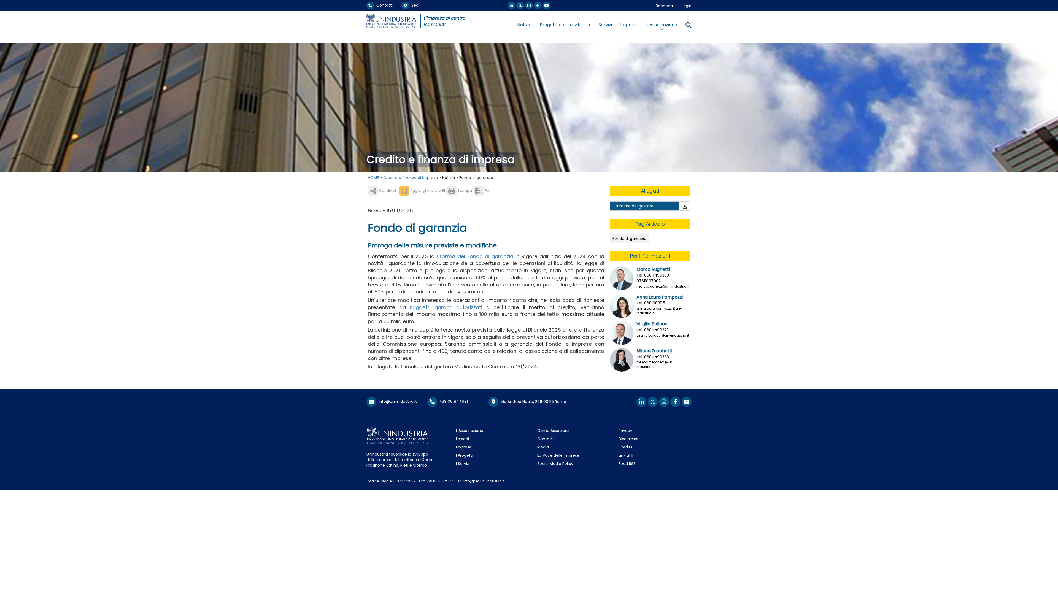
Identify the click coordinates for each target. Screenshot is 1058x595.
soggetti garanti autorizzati (446, 307)
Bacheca (664, 6)
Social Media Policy (555, 463)
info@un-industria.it (396, 401)
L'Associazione (469, 430)
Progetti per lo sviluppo (565, 24)
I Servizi (463, 463)
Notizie (524, 24)
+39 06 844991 (452, 401)
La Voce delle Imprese (558, 455)
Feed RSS (627, 463)
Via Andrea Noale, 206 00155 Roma (532, 401)
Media (543, 447)
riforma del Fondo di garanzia (475, 256)
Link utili (626, 455)
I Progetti (464, 455)
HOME (373, 177)
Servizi (605, 24)
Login (687, 6)
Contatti (383, 5)
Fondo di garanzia (629, 238)
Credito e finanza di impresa (410, 177)
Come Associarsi (553, 430)
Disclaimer (629, 439)
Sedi (414, 5)
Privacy (625, 430)
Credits (625, 447)
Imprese (629, 24)
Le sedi (462, 439)
